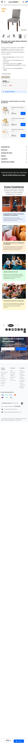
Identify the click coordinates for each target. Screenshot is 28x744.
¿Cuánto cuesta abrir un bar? (10, 271)
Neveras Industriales (22, 374)
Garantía (3, 377)
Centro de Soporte (3, 383)
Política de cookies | (20, 418)
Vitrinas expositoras (22, 378)
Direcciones (13, 380)
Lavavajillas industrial (22, 381)
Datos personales (12, 371)
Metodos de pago (3, 374)
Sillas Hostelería (5, 77)
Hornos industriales (22, 371)
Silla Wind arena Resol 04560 (17, 107)
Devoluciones (4, 378)
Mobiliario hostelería (22, 387)
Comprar (20, 741)
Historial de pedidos (12, 374)
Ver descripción (7, 73)
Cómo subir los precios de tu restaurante (13, 300)
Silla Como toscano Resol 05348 (17, 118)
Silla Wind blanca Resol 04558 (17, 129)
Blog (20, 420)
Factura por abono (12, 378)
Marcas (2, 385)
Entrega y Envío (4, 372)
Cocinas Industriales (22, 384)
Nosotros (3, 380)
